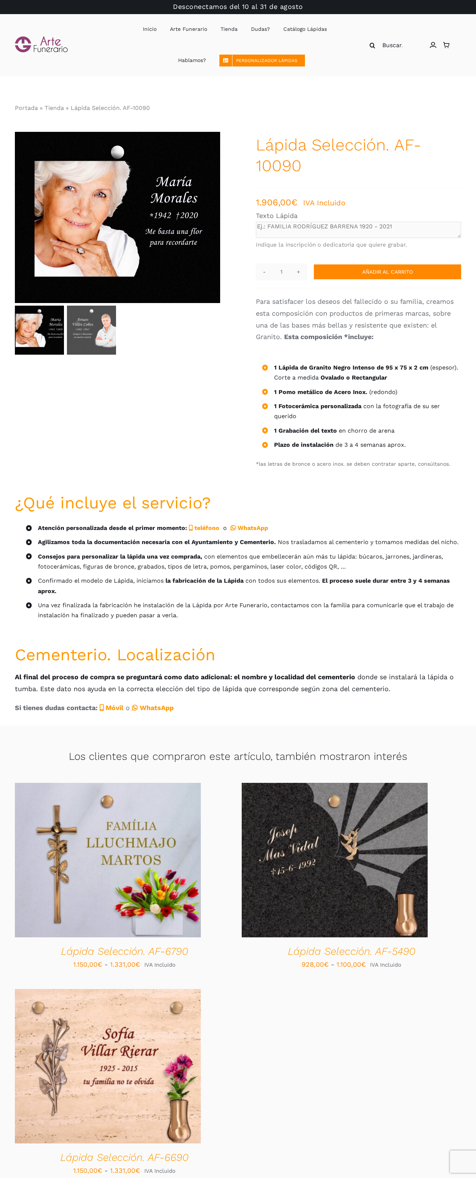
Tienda (54, 107)
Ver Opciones (84, 862)
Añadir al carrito (387, 272)
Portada (26, 107)
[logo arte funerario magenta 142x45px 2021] (41, 39)
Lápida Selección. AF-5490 (351, 951)
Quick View (135, 862)
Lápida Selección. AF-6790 (124, 951)
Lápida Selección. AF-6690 (124, 1157)
